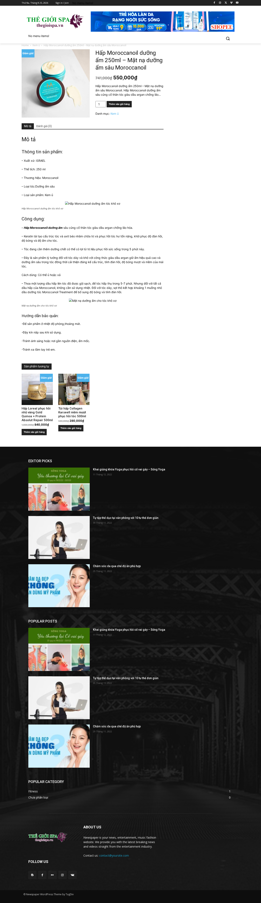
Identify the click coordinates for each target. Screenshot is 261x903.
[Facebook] (214, 3)
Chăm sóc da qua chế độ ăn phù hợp (117, 566)
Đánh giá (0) (44, 126)
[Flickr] (52, 875)
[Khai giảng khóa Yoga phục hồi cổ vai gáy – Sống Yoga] (59, 489)
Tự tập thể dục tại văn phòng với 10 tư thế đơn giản (125, 517)
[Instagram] (220, 3)
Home (25, 45)
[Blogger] (32, 875)
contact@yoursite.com (114, 855)
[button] (228, 38)
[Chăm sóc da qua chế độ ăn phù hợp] (59, 585)
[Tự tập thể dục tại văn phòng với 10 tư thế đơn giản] (59, 537)
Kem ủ (36, 45)
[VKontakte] (72, 875)
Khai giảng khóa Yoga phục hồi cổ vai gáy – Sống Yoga (129, 469)
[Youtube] (237, 3)
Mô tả (27, 126)
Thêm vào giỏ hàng (119, 104)
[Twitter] (225, 3)
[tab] (28, 126)
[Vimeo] (231, 3)
